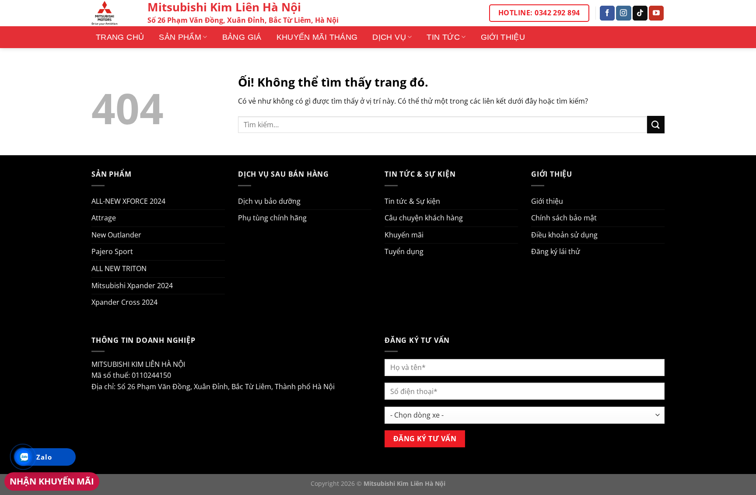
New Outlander (116, 235)
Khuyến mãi (404, 235)
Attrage (103, 218)
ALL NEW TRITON (119, 268)
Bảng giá (242, 37)
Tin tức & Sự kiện (412, 201)
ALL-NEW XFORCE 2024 (128, 201)
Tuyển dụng (404, 251)
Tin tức (443, 37)
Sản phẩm (180, 37)
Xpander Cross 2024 (124, 302)
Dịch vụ (389, 37)
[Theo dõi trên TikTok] (640, 13)
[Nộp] (656, 124)
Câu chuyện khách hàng (424, 218)
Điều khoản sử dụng (564, 235)
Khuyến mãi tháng (317, 37)
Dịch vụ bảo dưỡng (269, 201)
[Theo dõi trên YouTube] (656, 13)
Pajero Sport (112, 251)
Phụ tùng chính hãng (272, 218)
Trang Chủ (120, 37)
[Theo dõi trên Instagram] (623, 13)
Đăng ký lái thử (555, 251)
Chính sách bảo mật (564, 218)
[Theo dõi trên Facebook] (607, 13)
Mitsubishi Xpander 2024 (132, 285)
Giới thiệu (503, 37)
